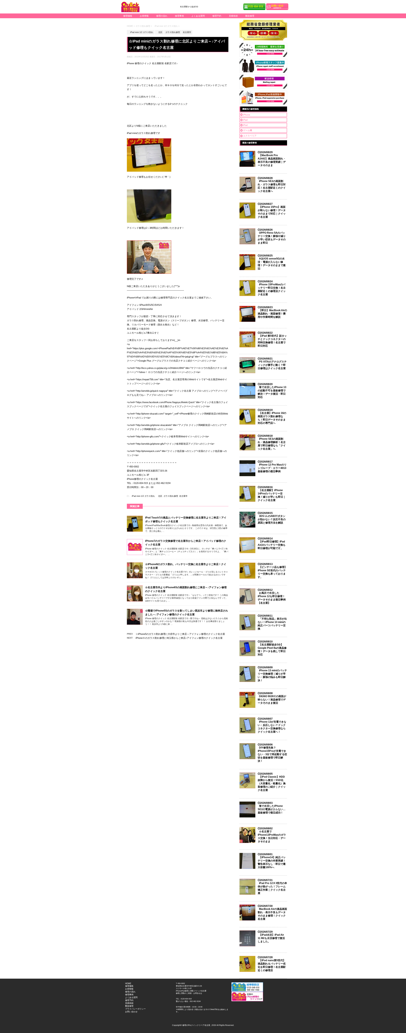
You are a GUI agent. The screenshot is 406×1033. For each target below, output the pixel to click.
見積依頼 (233, 16)
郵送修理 (249, 16)
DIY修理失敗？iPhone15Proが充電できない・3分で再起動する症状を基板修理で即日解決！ (272, 754)
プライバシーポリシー (135, 1009)
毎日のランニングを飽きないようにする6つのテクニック (157, 104)
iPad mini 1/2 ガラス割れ (142, 496)
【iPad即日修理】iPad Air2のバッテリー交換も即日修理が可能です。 (271, 545)
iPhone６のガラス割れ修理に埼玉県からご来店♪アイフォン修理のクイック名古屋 (179, 638)
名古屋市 (183, 496)
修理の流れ (161, 16)
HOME (128, 983)
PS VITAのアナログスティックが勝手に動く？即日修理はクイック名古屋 (272, 365)
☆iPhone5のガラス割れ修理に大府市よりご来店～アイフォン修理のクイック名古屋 (180, 634)
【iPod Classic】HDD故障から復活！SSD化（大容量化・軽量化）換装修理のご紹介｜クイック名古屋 (272, 783)
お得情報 (144, 16)
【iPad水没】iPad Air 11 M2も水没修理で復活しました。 (271, 938)
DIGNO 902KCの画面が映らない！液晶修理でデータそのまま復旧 (272, 699)
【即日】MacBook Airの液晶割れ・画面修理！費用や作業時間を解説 (272, 313)
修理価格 (127, 16)
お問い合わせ (131, 1011)
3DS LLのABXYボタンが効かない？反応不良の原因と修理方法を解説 (272, 519)
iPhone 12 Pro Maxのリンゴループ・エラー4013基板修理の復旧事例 (272, 468)
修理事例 (179, 16)
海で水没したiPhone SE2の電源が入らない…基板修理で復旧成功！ (271, 809)
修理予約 (216, 16)
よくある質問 (198, 16)
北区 (159, 496)
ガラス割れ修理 (171, 496)
